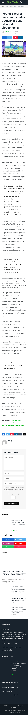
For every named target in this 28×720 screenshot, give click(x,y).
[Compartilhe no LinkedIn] (20, 37)
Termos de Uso (21, 710)
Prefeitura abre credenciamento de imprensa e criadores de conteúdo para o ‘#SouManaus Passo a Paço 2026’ (14, 573)
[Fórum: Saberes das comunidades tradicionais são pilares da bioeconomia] (14, 49)
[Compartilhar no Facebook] (4, 37)
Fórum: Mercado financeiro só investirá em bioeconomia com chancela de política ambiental (14, 423)
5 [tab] (17, 675)
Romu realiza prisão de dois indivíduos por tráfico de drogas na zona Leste (19, 600)
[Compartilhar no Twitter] (9, 37)
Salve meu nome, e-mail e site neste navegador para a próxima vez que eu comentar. (14, 489)
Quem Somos (12, 710)
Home (6, 710)
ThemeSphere (13, 707)
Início (3, 6)
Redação (8, 31)
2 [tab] (13, 530)
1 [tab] (12, 530)
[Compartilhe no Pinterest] (15, 37)
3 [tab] (14, 530)
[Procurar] (25, 2)
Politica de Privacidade (15, 712)
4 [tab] (16, 530)
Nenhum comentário (8, 34)
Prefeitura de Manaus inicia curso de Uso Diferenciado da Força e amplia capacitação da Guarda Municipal (19, 665)
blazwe (16, 706)
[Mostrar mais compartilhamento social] (25, 37)
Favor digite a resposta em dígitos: (12, 494)
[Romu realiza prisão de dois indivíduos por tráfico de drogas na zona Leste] (6, 601)
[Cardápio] (3, 2)
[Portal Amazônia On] (15, 2)
